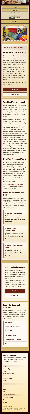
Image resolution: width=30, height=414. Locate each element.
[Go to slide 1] (10, 40)
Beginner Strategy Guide (12, 327)
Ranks (5, 376)
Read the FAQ (15, 295)
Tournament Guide (10, 335)
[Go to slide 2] (12, 40)
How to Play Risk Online (16, 184)
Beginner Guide (7, 378)
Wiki (4, 389)
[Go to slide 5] (16, 40)
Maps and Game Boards (12, 331)
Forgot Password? (15, 13)
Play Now (15, 89)
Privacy (5, 400)
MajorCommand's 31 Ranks (13, 339)
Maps (4, 371)
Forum (5, 386)
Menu (16, 22)
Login (15, 7)
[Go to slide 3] (13, 40)
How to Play (15, 94)
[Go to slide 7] (19, 40)
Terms (5, 402)
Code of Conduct (8, 397)
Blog (4, 391)
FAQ (6, 343)
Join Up (15, 10)
